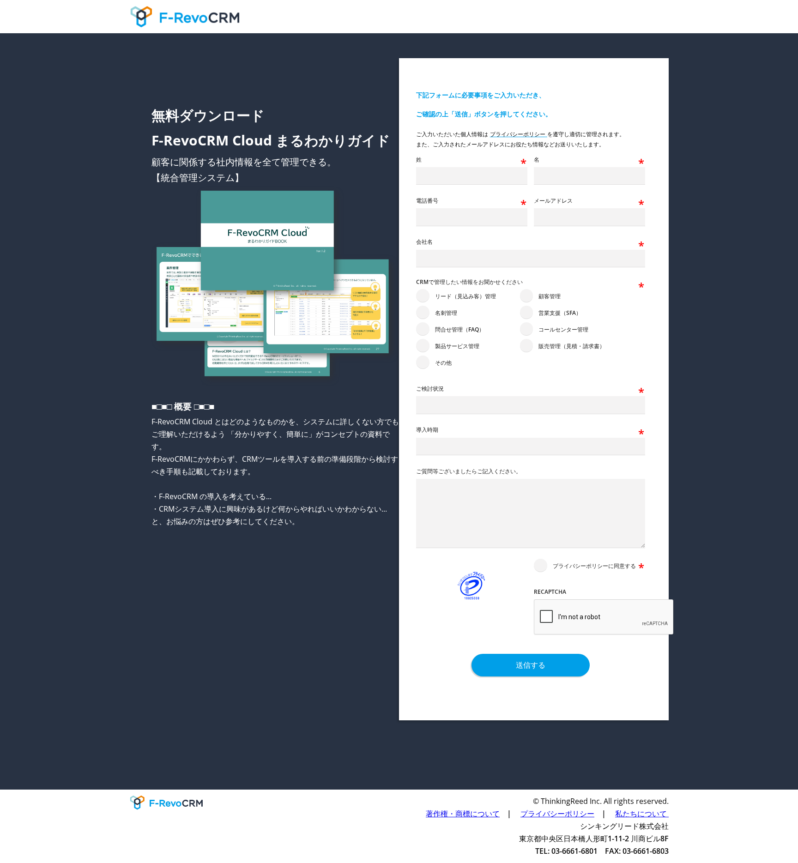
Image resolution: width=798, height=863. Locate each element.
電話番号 (427, 201)
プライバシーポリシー (557, 814)
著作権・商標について (463, 814)
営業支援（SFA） (559, 313)
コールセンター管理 (563, 329)
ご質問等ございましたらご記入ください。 (468, 471)
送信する (530, 665)
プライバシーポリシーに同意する (594, 566)
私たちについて (642, 814)
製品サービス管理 (457, 346)
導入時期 (427, 430)
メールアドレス (553, 201)
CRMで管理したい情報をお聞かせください (469, 282)
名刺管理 (446, 313)
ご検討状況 (430, 388)
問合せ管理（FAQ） (459, 329)
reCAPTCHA (550, 592)
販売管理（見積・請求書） (571, 346)
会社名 (424, 242)
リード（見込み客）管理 (465, 296)
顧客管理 (549, 296)
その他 (443, 363)
